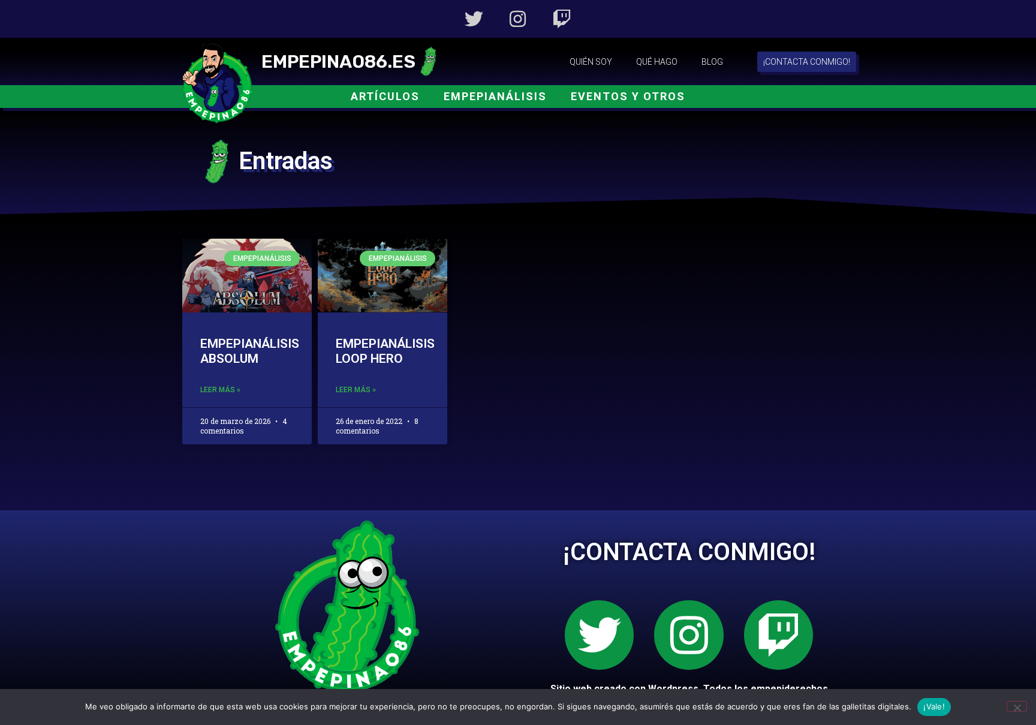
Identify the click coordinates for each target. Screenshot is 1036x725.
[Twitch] (562, 19)
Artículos (385, 96)
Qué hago (656, 62)
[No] (1017, 706)
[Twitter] (474, 19)
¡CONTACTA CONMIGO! (689, 552)
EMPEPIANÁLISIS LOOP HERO (385, 351)
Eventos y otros (628, 96)
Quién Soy (591, 62)
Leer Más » (220, 390)
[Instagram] (518, 19)
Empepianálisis (495, 96)
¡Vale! (934, 706)
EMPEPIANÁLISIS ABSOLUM (249, 351)
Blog (712, 62)
